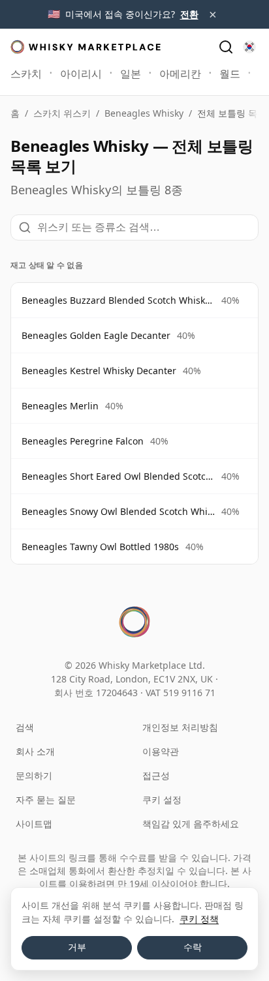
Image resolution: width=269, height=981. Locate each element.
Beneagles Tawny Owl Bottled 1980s (100, 546)
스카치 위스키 (62, 113)
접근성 (156, 775)
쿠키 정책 (199, 919)
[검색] (225, 47)
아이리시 (81, 73)
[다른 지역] (249, 47)
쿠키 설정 (162, 799)
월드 (229, 73)
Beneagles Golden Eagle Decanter (96, 335)
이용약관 (160, 751)
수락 (192, 947)
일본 (130, 73)
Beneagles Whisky (143, 113)
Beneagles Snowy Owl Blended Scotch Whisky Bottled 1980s (118, 511)
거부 (77, 947)
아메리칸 (180, 73)
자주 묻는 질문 (46, 799)
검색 (25, 727)
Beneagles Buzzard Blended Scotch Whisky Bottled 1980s (118, 300)
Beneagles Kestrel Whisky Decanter (99, 370)
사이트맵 (34, 823)
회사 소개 (35, 751)
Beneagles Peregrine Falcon (83, 441)
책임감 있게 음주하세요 (190, 823)
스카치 (26, 73)
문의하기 (34, 775)
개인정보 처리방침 (180, 727)
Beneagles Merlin (60, 406)
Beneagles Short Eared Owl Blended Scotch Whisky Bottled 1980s (118, 476)
